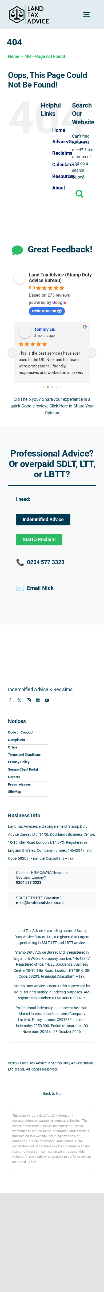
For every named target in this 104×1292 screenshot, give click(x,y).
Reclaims (62, 153)
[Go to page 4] (60, 386)
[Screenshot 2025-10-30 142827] (74, 769)
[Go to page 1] (48, 387)
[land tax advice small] (29, 7)
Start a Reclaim (39, 539)
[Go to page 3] (56, 387)
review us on (44, 310)
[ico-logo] (74, 719)
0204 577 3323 (40, 562)
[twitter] (19, 700)
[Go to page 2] (52, 387)
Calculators (64, 164)
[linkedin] (37, 700)
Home (58, 130)
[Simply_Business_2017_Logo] (74, 756)
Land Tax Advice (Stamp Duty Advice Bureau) (60, 277)
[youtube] (47, 700)
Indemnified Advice (43, 519)
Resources (63, 176)
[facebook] (10, 700)
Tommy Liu (44, 329)
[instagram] (29, 700)
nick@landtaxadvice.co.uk (40, 903)
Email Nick (35, 588)
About (58, 188)
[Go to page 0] (44, 387)
